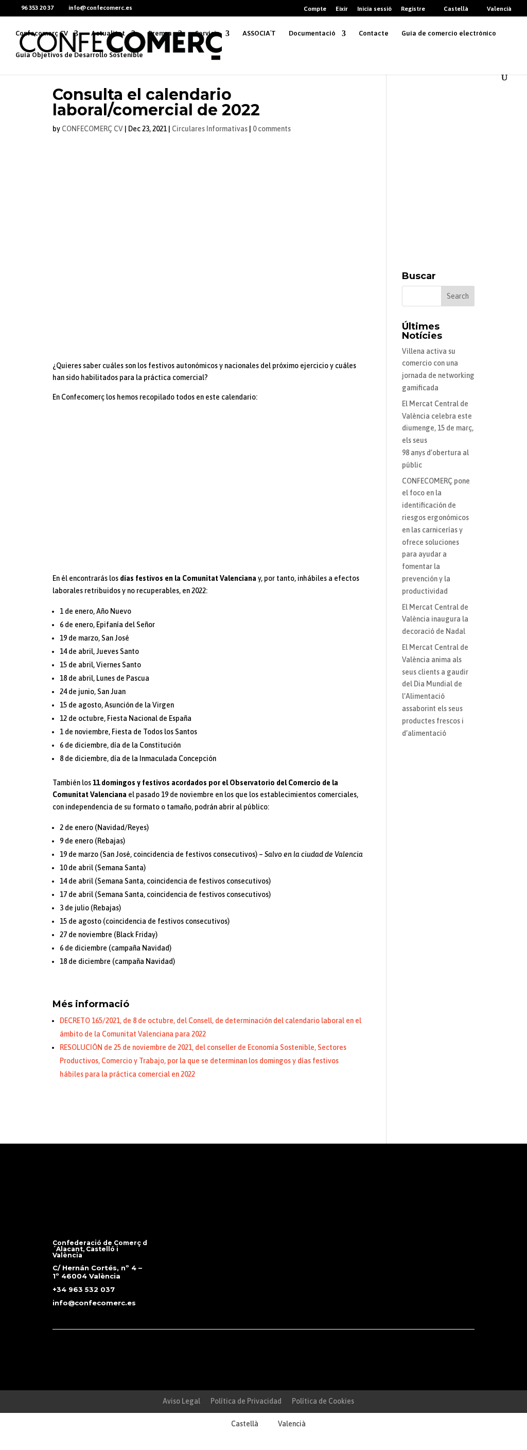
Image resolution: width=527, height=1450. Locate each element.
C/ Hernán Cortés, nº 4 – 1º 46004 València (97, 1272)
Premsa (160, 33)
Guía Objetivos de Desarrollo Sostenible (79, 55)
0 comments (272, 129)
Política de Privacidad (246, 1401)
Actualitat (108, 33)
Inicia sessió (374, 9)
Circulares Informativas (210, 129)
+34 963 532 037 (83, 1289)
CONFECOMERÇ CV (92, 129)
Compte (315, 9)
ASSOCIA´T (259, 33)
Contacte (374, 33)
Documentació (312, 33)
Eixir (342, 9)
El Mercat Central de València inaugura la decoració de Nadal (435, 619)
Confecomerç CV (41, 33)
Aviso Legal (181, 1401)
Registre (413, 9)
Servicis (207, 33)
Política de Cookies (323, 1401)
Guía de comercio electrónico (448, 33)
